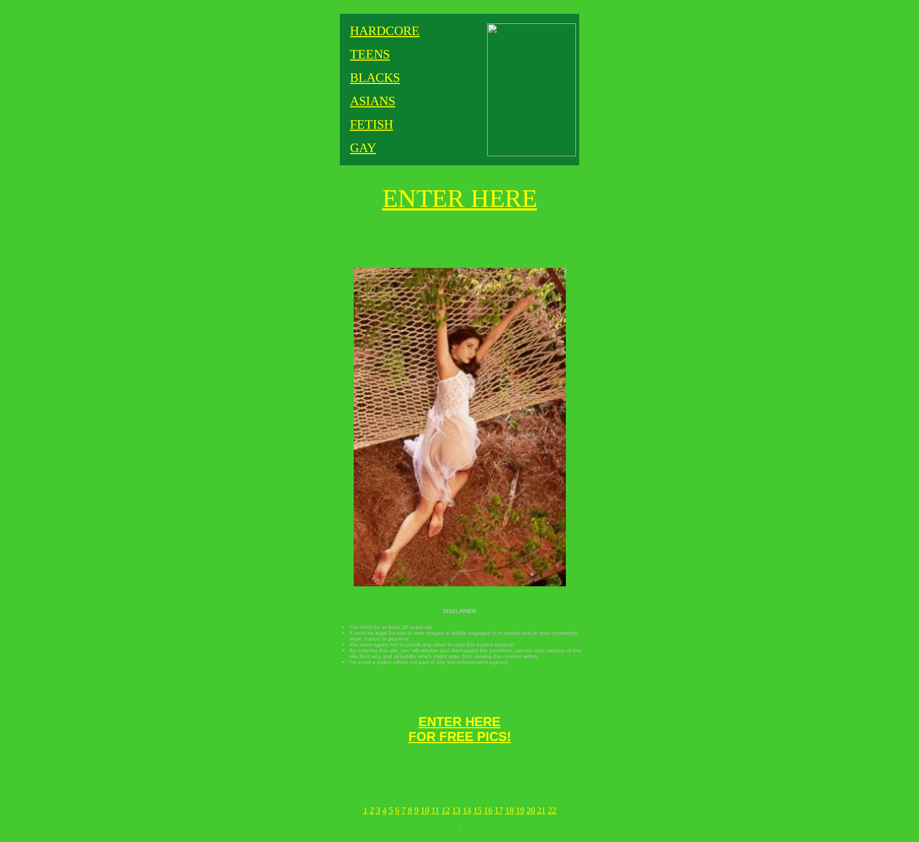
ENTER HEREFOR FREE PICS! (459, 729)
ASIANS (372, 101)
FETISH (371, 124)
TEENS (370, 54)
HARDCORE (385, 31)
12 (445, 810)
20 (531, 810)
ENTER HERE (459, 198)
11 (435, 810)
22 (552, 810)
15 (477, 810)
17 (499, 810)
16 (488, 810)
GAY (363, 148)
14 (467, 810)
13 (456, 810)
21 (541, 810)
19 (520, 810)
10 (425, 810)
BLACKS (375, 78)
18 (509, 810)
